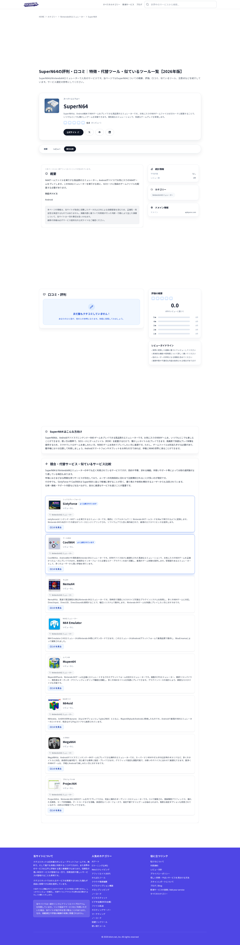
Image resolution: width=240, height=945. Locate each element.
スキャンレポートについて (162, 881)
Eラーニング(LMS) (100, 865)
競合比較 (70, 149)
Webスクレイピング (100, 869)
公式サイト (71, 132)
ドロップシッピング (100, 889)
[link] (120, 514)
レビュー (57, 149)
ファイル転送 (97, 905)
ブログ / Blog (156, 885)
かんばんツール (98, 877)
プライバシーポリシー (160, 873)
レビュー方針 (156, 869)
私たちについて (157, 861)
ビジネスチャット (99, 897)
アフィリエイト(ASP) (101, 873)
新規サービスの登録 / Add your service (167, 889)
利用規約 (154, 865)
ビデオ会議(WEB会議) (101, 901)
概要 (46, 149)
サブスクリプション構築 (102, 885)
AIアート (95, 861)
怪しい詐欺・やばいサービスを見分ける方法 (169, 877)
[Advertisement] (120, 43)
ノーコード (97, 893)
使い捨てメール (98, 926)
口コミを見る (56, 527)
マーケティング (98, 913)
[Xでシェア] (89, 132)
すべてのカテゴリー (159, 893)
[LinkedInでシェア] (109, 132)
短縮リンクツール (99, 922)
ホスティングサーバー (101, 909)
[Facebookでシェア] (99, 132)
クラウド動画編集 (99, 881)
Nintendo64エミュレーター (162, 195)
